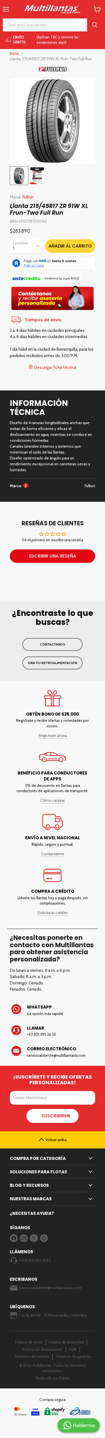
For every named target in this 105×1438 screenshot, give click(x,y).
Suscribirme (56, 1116)
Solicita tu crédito (53, 912)
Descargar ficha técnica (54, 367)
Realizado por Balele (53, 1378)
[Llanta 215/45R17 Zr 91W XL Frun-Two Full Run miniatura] (19, 176)
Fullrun (28, 197)
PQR (72, 1349)
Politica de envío (29, 1342)
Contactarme (52, 853)
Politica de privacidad (66, 1342)
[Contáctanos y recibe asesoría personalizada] (52, 310)
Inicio (14, 53)
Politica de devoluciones (42, 1349)
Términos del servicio (31, 1356)
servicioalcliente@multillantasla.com (50, 1287)
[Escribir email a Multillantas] (52, 1052)
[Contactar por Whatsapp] (52, 1010)
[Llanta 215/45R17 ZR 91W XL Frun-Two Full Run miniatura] (37, 176)
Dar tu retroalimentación (52, 663)
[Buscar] (94, 25)
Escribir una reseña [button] (52, 556)
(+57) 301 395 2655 (35, 1260)
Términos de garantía (73, 1356)
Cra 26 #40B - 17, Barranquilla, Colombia (53, 1315)
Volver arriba (56, 1139)
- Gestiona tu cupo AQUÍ (60, 278)
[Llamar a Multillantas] (52, 1031)
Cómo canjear (52, 800)
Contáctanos (52, 644)
